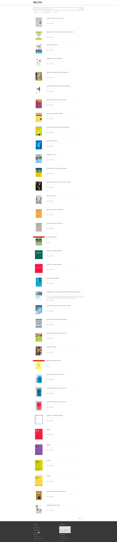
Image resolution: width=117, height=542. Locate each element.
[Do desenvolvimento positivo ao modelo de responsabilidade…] (39, 90)
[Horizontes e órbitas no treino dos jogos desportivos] (39, 172)
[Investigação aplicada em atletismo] (39, 509)
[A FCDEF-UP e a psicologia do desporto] (39, 254)
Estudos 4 (49, 460)
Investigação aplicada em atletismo (53, 505)
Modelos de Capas (62, 540)
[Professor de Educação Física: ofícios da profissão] (39, 103)
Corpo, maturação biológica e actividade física (56, 374)
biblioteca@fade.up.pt (38, 530)
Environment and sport (51, 195)
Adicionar (48, 23)
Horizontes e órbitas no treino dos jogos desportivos (57, 168)
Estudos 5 (49, 444)
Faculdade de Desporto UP (37, 536)
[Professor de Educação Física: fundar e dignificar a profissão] (39, 309)
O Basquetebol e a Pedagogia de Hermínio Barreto (56, 491)
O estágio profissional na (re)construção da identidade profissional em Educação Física (63, 291)
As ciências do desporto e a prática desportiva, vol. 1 (57, 401)
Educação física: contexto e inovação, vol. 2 (55, 209)
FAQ (34, 540)
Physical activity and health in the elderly (55, 113)
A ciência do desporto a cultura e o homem (55, 18)
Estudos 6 (49, 429)
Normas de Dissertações (63, 536)
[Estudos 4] (39, 465)
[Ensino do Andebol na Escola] (39, 48)
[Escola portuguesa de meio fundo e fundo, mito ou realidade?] (39, 186)
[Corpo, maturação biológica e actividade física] (39, 378)
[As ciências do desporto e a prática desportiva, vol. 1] (39, 405)
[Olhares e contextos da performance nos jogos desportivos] (39, 131)
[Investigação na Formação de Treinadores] (39, 62)
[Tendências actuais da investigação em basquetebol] (39, 323)
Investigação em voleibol (51, 154)
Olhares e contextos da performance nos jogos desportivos (58, 127)
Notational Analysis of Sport (52, 140)
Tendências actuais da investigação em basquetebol (57, 319)
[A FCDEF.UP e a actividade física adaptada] (39, 419)
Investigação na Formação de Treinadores (55, 58)
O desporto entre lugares (51, 346)
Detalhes (52, 23)
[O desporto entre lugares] (39, 350)
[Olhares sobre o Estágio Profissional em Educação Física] (39, 76)
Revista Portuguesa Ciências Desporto (38, 538)
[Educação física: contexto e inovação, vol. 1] (39, 227)
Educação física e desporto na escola (54, 360)
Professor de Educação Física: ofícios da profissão (56, 99)
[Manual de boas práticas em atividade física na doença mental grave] (39, 35)
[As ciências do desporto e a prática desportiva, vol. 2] (39, 392)
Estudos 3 (49, 475)
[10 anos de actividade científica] (39, 282)
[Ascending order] (44, 12)
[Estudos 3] (39, 480)
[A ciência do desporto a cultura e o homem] (39, 22)
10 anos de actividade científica (53, 278)
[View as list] (56, 12)
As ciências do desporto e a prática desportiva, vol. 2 (57, 388)
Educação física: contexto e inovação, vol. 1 (55, 223)
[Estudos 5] (39, 449)
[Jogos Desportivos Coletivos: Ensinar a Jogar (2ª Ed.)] (39, 337)
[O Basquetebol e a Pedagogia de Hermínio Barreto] (39, 495)
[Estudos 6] (39, 434)
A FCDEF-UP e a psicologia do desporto (54, 250)
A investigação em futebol (52, 236)
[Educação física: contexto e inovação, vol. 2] (39, 213)
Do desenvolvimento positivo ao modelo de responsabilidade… (59, 85)
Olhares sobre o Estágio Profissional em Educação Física (57, 72)
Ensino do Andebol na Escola (52, 44)
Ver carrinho (81, 8)
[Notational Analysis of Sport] (39, 144)
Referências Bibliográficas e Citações (64, 538)
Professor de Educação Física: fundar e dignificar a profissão (58, 305)
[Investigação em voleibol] (39, 158)
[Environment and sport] (39, 199)
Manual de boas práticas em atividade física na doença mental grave (60, 31)
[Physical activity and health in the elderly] (39, 117)
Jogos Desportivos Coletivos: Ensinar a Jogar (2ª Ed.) (57, 333)
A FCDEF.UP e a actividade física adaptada (55, 415)
